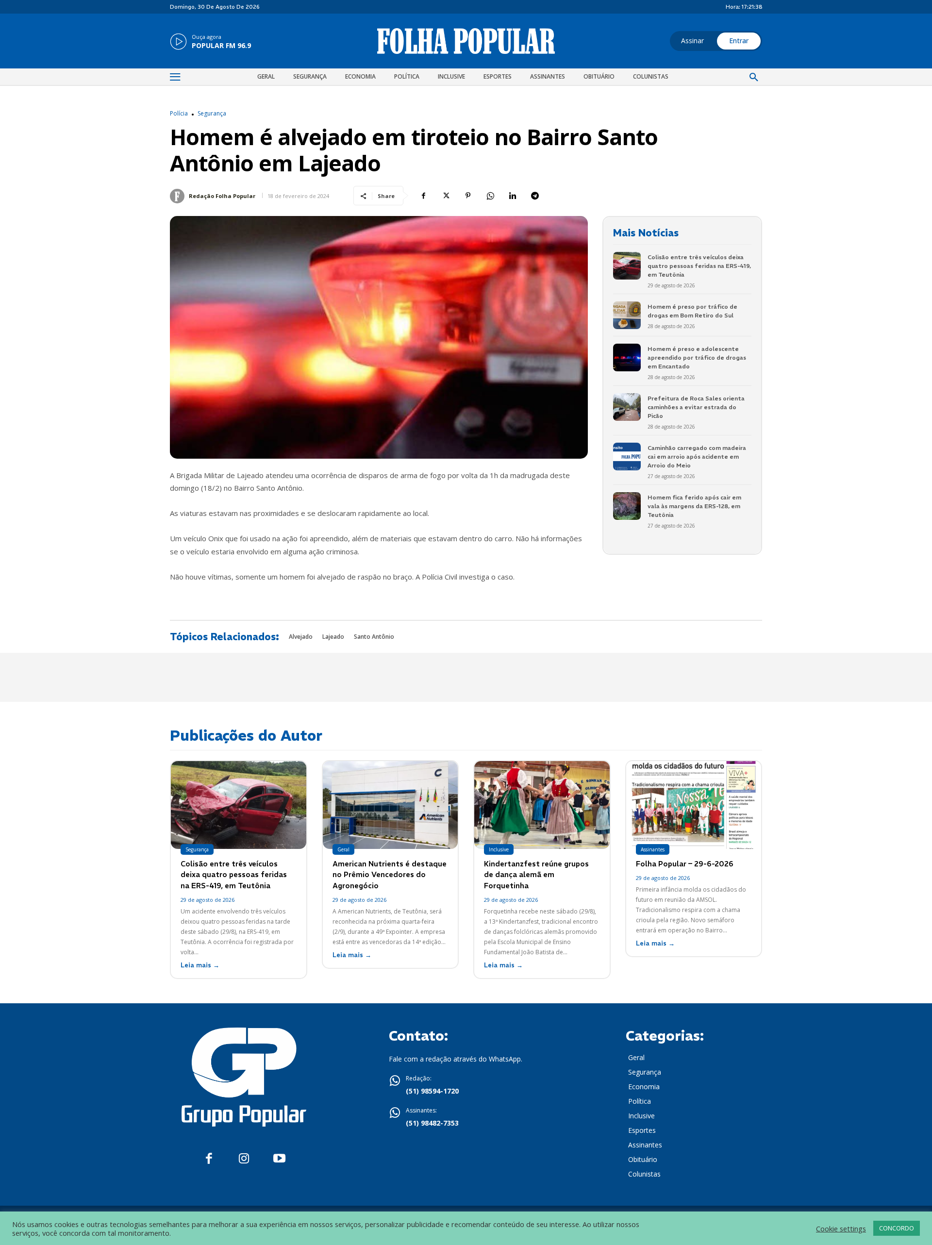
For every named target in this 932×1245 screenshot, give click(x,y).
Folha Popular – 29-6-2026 (684, 863)
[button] (754, 77)
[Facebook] (423, 195)
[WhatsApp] (490, 195)
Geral (343, 849)
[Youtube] (279, 1159)
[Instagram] (244, 1159)
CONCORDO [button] (896, 1228)
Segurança (212, 113)
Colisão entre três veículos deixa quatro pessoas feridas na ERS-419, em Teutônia (699, 265)
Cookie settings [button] (841, 1228)
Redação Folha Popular (222, 195)
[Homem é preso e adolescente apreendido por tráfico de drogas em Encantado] (627, 357)
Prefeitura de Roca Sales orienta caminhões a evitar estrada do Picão (696, 407)
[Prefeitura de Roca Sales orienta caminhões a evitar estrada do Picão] (627, 407)
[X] (445, 195)
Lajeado (333, 636)
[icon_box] (210, 42)
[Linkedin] (512, 195)
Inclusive (499, 849)
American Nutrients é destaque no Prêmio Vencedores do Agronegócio (390, 874)
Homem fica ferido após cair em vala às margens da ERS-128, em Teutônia (694, 506)
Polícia (179, 113)
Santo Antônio (374, 636)
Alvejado (301, 636)
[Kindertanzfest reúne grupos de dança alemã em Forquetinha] (542, 805)
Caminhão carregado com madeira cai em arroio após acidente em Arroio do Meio (697, 456)
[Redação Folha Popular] (178, 196)
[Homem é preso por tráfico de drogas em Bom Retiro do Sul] (627, 315)
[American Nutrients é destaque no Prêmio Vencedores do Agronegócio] (390, 805)
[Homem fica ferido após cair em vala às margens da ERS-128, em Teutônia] (627, 506)
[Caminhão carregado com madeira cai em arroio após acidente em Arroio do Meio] (627, 456)
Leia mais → (200, 965)
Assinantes (653, 849)
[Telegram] (535, 195)
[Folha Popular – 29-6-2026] (694, 805)
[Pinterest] (468, 195)
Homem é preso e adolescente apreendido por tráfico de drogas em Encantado (697, 357)
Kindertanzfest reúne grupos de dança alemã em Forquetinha (536, 874)
